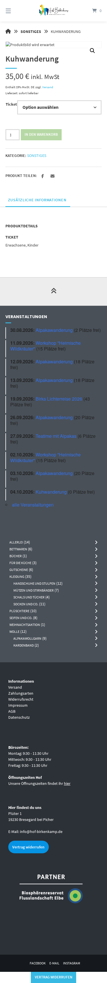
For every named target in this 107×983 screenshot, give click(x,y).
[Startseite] (53, 10)
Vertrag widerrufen (28, 847)
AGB (11, 711)
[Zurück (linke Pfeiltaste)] (10, 491)
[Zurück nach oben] (53, 291)
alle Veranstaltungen (33, 504)
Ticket (11, 104)
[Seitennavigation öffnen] (15, 10)
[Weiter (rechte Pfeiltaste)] (97, 491)
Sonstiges (31, 31)
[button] (92, 51)
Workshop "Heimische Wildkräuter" (45, 346)
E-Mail (54, 963)
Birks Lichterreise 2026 (59, 398)
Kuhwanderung (51, 491)
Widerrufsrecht (20, 699)
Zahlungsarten (20, 693)
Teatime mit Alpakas (56, 436)
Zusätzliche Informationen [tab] (37, 199)
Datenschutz (19, 717)
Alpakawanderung (54, 330)
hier (67, 783)
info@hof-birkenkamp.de (41, 831)
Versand (47, 87)
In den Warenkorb (41, 134)
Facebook (38, 963)
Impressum (18, 705)
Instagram (71, 963)
